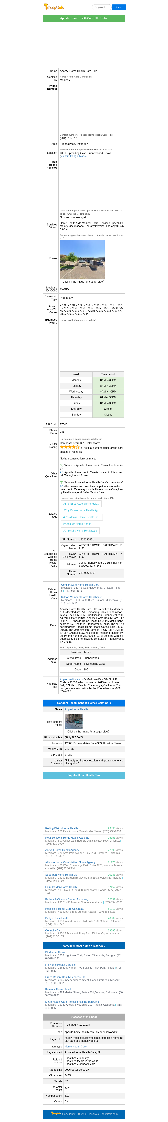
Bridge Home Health (57, 918)
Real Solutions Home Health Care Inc (67, 837)
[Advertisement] (84, 45)
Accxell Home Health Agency (62, 850)
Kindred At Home (55, 952)
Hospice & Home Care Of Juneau (64, 908)
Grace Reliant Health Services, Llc (65, 977)
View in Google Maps (73, 156)
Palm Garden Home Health (61, 887)
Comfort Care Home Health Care (80, 584)
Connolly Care (53, 930)
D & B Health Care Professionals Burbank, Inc (72, 1001)
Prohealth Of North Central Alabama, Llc (68, 899)
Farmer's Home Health (58, 989)
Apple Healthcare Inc (72, 679)
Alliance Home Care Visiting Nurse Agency (70, 862)
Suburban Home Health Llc (61, 874)
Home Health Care (76, 1046)
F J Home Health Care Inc (60, 964)
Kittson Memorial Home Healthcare (81, 597)
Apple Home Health (76, 709)
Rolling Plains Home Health (61, 828)
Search (119, 7)
